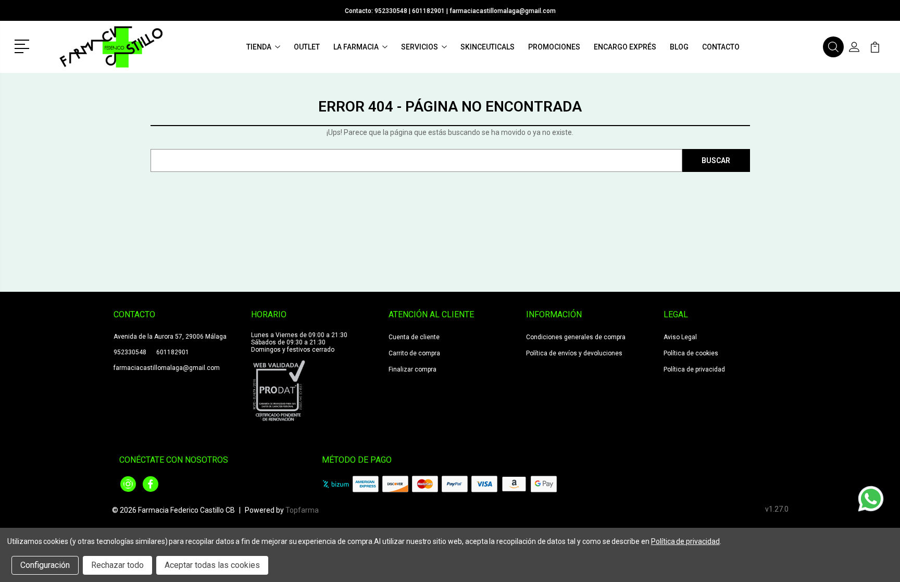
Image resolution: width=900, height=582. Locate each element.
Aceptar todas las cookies (212, 565)
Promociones (554, 47)
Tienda (258, 47)
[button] (24, 45)
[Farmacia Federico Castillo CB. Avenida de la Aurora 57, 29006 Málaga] (111, 47)
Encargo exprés (625, 47)
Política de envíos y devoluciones (574, 353)
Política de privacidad (694, 369)
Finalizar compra (412, 369)
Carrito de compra (414, 353)
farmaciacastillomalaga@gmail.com (502, 11)
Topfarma (302, 510)
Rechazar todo (117, 565)
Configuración (45, 565)
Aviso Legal (680, 337)
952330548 (390, 11)
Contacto (721, 47)
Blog (679, 47)
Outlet (307, 47)
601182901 (428, 11)
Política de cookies (691, 353)
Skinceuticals (487, 47)
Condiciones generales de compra (576, 337)
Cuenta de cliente (414, 337)
